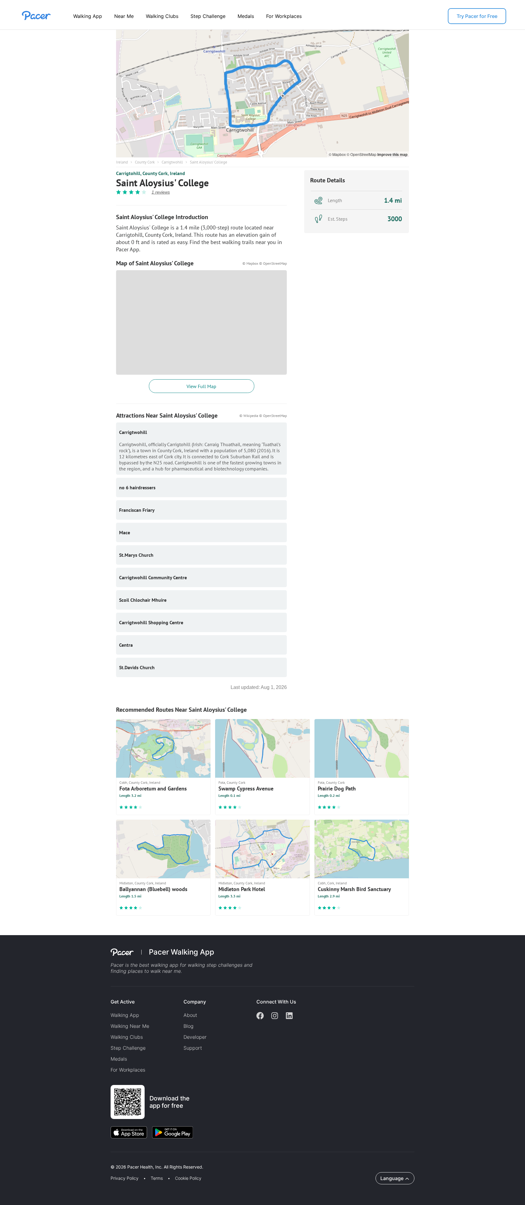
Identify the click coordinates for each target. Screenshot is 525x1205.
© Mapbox (338, 154)
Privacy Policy (125, 1178)
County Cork (145, 162)
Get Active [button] (123, 1002)
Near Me (124, 16)
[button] (106, 1160)
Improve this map (392, 154)
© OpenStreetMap (362, 154)
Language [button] (391, 1178)
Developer (195, 1037)
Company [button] (195, 1002)
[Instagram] (274, 1016)
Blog (189, 1026)
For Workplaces (284, 16)
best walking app (159, 965)
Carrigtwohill (172, 162)
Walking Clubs (162, 16)
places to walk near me (154, 971)
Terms (157, 1178)
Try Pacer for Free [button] (477, 16)
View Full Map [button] (201, 386)
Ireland (122, 162)
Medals (246, 16)
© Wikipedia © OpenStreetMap (263, 415)
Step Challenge (207, 16)
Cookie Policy (188, 1178)
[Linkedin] (289, 1016)
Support (193, 1048)
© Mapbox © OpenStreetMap (264, 263)
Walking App (87, 16)
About (190, 1015)
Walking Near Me (130, 1026)
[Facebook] (260, 1016)
